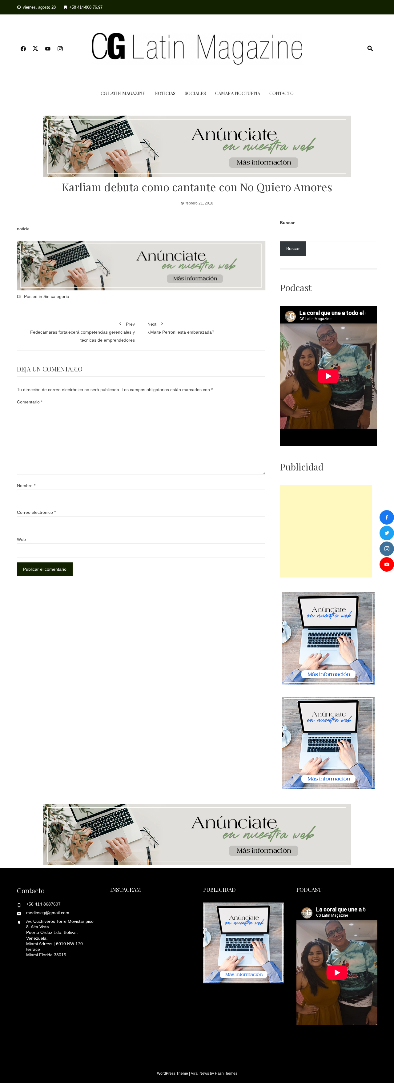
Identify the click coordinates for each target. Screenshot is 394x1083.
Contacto (281, 93)
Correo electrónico (36, 512)
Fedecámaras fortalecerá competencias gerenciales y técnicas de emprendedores (82, 332)
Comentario (29, 401)
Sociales (195, 93)
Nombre (26, 485)
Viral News (200, 1073)
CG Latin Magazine (123, 93)
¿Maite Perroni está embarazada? (180, 328)
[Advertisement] (326, 531)
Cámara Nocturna (237, 93)
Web (21, 539)
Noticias (165, 93)
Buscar (287, 222)
